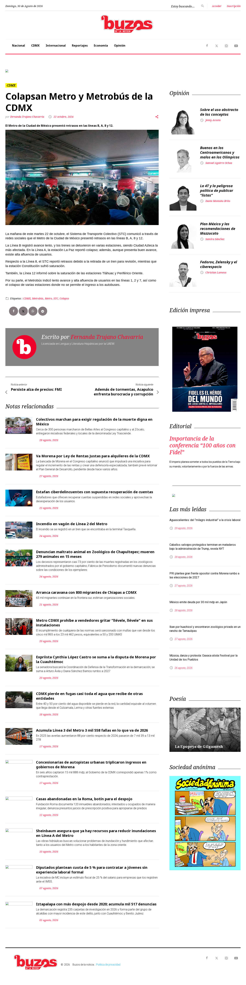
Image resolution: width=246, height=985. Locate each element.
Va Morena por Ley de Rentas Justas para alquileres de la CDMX (93, 456)
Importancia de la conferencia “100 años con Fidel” (202, 445)
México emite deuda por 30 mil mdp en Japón (198, 602)
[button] (23, 70)
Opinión (119, 45)
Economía (101, 45)
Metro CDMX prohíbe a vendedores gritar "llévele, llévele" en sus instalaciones (94, 622)
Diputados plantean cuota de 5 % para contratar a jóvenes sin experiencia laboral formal (91, 870)
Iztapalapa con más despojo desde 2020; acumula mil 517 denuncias (96, 904)
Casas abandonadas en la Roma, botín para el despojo (84, 798)
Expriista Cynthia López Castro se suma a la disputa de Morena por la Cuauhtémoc (96, 659)
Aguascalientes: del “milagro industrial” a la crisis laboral (204, 520)
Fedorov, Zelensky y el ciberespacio (218, 264)
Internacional (56, 45)
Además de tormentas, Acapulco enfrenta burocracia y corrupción (123, 391)
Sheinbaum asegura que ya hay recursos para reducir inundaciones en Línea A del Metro (96, 833)
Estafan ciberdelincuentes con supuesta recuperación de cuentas (94, 491)
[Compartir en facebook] (13, 311)
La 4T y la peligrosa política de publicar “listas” (216, 190)
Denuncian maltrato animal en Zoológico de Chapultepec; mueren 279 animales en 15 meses (95, 554)
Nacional (18, 45)
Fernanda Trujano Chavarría (27, 116)
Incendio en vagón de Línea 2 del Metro (71, 523)
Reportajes (80, 45)
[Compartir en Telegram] (42, 311)
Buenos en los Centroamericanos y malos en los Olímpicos (220, 152)
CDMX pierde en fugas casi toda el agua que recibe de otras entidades (89, 696)
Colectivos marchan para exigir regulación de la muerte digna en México (94, 421)
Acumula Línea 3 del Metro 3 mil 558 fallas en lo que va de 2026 (92, 730)
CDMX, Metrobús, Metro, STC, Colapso (46, 298)
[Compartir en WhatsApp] (32, 311)
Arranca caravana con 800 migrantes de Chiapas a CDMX (86, 592)
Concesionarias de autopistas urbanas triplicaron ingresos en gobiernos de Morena (91, 764)
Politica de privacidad (108, 964)
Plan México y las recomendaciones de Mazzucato (217, 228)
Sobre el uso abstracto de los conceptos (219, 112)
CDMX (35, 45)
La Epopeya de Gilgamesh (199, 746)
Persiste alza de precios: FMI (36, 389)
